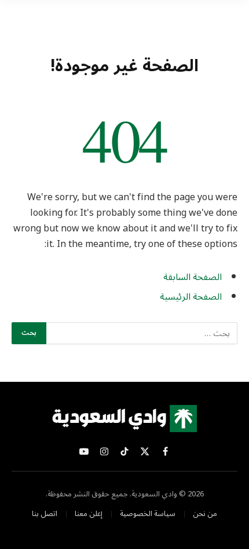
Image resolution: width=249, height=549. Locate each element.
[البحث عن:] (141, 333)
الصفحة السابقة (192, 277)
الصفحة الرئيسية (191, 297)
